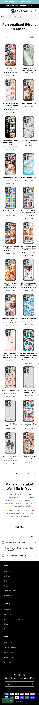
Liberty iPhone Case (28, 103)
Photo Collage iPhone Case (10, 319)
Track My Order (10, 591)
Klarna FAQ (8, 643)
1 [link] (4, 473)
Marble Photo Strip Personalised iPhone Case (10, 105)
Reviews (7, 629)
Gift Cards (8, 662)
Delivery (7, 576)
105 (28, 473)
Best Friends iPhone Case (10, 457)
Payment (7, 586)
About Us (7, 609)
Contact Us (8, 596)
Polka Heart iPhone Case (10, 212)
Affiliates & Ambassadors (14, 619)
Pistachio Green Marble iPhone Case (28, 69)
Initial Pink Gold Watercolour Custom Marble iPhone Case (10, 355)
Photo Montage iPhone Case (28, 425)
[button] (2, 11)
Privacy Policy (9, 652)
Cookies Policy (9, 657)
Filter (32, 37)
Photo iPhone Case (10, 178)
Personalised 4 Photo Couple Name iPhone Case (10, 142)
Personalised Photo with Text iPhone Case (28, 284)
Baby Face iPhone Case (10, 391)
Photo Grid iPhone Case (10, 69)
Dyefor (21, 701)
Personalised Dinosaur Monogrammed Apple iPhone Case (28, 355)
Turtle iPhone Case (28, 318)
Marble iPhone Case (28, 178)
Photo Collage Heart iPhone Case (10, 284)
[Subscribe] (32, 684)
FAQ (5, 581)
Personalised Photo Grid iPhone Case (28, 212)
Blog (6, 624)
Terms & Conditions (12, 647)
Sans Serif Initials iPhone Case (10, 425)
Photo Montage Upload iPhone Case (10, 247)
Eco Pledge (8, 614)
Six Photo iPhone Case (28, 456)
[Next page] (34, 473)
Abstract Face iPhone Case (28, 141)
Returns (7, 571)
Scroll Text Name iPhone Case (28, 391)
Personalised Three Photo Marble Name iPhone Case (28, 248)
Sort (6, 37)
